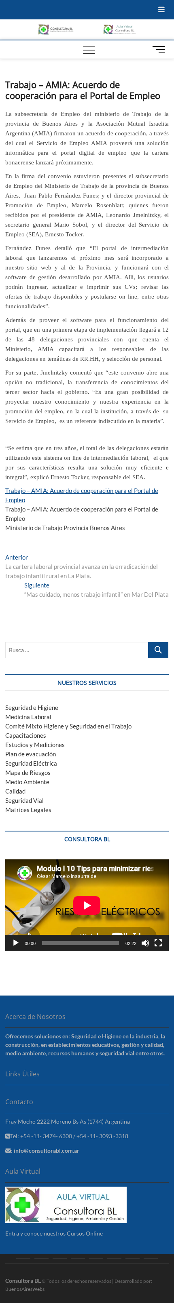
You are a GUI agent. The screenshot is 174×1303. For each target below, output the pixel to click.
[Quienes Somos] (41, 1258)
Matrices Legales (28, 809)
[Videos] (132, 1258)
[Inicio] (23, 1258)
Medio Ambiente (27, 781)
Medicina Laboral (28, 716)
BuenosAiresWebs (25, 1289)
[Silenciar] (145, 943)
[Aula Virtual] (78, 1258)
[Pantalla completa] (158, 943)
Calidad (15, 791)
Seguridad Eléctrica (31, 763)
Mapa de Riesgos (28, 772)
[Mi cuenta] (151, 1258)
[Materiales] (96, 1258)
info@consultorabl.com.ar (46, 1150)
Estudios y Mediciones (35, 744)
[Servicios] (60, 1258)
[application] (87, 905)
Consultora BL (23, 1280)
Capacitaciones (25, 735)
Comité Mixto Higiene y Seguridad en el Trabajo (68, 726)
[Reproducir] (16, 943)
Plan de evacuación (30, 754)
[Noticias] (114, 1258)
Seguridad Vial (24, 800)
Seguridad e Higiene (31, 707)
